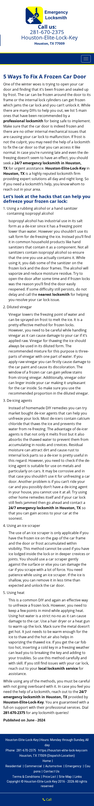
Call (48, 799)
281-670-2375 (47, 31)
